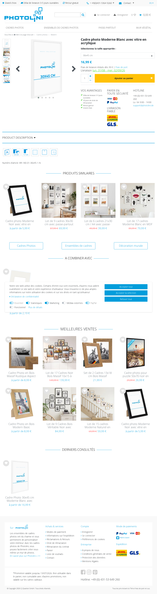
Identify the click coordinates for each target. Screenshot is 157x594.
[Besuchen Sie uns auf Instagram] (89, 573)
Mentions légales (90, 561)
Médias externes (75, 303)
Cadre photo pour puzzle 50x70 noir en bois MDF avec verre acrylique (136, 374)
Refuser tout (126, 299)
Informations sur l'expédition (60, 535)
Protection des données (93, 557)
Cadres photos (15, 27)
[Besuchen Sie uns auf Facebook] (83, 573)
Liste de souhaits (6, 189)
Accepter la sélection (126, 292)
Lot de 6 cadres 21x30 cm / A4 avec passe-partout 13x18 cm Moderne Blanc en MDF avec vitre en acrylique (98, 222)
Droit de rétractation (56, 542)
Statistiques (36, 303)
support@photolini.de (143, 105)
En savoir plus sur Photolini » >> (25, 555)
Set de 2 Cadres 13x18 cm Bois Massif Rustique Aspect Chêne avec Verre (97, 374)
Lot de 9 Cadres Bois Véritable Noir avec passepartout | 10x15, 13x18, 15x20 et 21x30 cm (59, 425)
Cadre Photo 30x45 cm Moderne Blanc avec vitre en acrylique (19, 499)
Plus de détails (35, 307)
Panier (50, 550)
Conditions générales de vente (96, 553)
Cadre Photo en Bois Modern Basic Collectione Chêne (21, 425)
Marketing (54, 303)
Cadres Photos (26, 245)
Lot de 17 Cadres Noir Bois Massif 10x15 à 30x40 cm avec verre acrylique (59, 374)
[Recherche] (83, 14)
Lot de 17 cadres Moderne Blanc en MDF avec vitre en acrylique (137, 222)
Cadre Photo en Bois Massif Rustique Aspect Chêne (21, 374)
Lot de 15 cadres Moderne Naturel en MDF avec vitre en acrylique (97, 425)
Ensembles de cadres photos (61, 27)
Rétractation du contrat (58, 546)
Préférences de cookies (93, 539)
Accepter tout (126, 286)
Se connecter (88, 535)
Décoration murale (131, 245)
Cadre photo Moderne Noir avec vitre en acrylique (20, 222)
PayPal (93, 303)
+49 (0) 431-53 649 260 (142, 97)
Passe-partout (107, 27)
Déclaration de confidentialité (25, 296)
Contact (50, 557)
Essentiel (18, 303)
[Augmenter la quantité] (90, 76)
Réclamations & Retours (58, 539)
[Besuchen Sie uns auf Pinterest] (95, 573)
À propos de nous (90, 550)
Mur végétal (143, 27)
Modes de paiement (56, 531)
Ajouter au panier (124, 78)
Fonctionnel (20, 307)
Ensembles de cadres (78, 245)
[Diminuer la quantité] (90, 80)
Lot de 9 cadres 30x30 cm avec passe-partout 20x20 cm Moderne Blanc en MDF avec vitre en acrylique (59, 222)
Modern (53, 34)
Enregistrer (87, 531)
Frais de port (121, 67)
